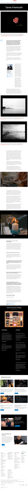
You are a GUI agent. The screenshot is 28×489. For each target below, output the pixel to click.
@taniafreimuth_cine (12, 303)
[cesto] (1, 0)
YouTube (7, 159)
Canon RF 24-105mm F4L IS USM (21, 362)
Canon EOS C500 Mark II (5, 333)
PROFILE (14, 5)
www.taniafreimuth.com (12, 304)
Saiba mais (2, 393)
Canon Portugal (3, 484)
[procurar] (2, 0)
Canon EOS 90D (20, 35)
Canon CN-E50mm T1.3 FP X (20, 342)
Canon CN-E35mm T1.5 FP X (20, 333)
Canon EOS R (16, 118)
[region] (14, 225)
